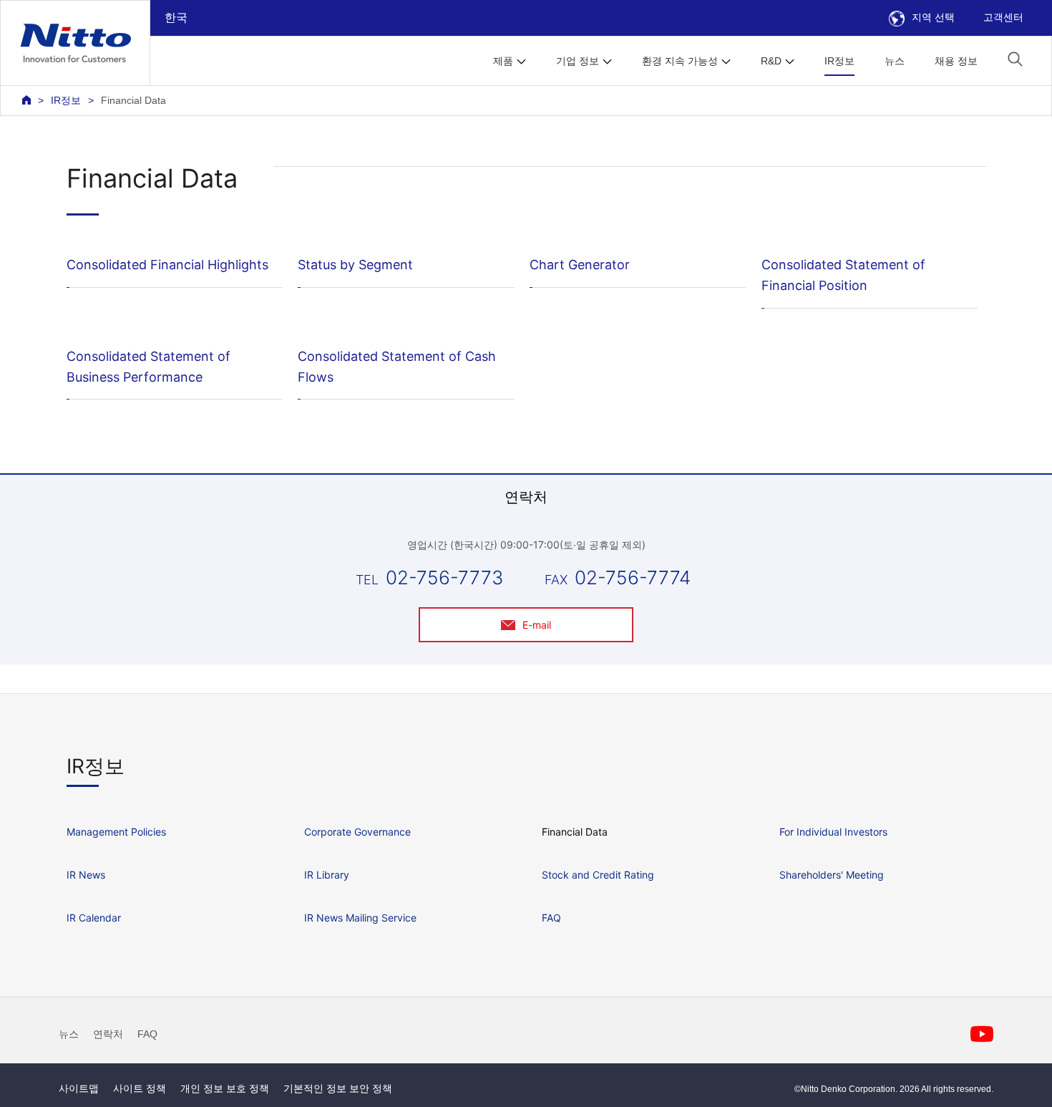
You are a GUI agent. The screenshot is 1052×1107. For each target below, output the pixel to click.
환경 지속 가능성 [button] (680, 61)
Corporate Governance (357, 832)
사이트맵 (79, 1088)
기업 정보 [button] (577, 61)
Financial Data (575, 832)
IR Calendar (94, 918)
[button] (1015, 59)
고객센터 (1003, 17)
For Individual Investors (833, 832)
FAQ (551, 918)
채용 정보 (956, 61)
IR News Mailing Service (360, 918)
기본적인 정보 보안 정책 (337, 1088)
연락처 (108, 1034)
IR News (86, 875)
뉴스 (895, 61)
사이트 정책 (139, 1088)
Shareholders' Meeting (831, 875)
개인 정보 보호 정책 (224, 1088)
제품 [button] (503, 61)
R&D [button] (771, 61)
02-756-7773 (444, 577)
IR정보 (839, 61)
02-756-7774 (633, 577)
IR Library (326, 875)
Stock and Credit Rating (598, 875)
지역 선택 (933, 17)
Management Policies (116, 832)
